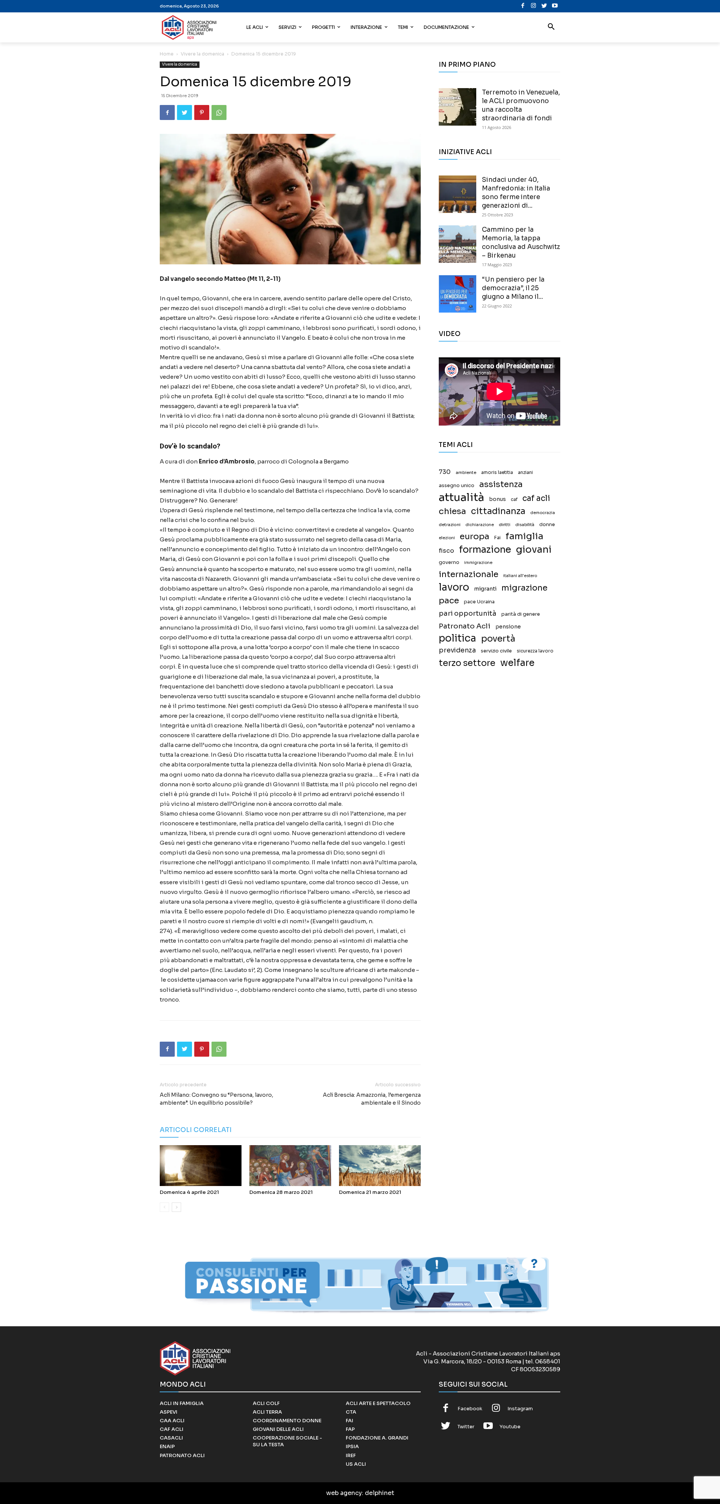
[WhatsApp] (219, 112)
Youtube (510, 1426)
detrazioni (449, 524)
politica (457, 638)
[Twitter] (544, 6)
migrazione (524, 588)
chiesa (452, 511)
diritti (504, 524)
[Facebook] (523, 6)
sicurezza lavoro (535, 651)
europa (474, 536)
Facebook (470, 1408)
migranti (485, 588)
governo (449, 562)
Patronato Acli (464, 626)
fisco (446, 551)
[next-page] (176, 1207)
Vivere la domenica (202, 54)
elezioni (447, 537)
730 (445, 472)
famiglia (524, 536)
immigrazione (478, 562)
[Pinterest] (201, 112)
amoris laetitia (497, 472)
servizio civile (496, 651)
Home (167, 54)
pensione (508, 627)
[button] (551, 27)
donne (547, 525)
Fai (497, 538)
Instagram (520, 1408)
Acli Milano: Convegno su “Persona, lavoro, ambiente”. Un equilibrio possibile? (216, 1099)
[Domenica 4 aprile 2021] (201, 1165)
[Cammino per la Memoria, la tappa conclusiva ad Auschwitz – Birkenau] (457, 244)
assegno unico (456, 486)
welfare (517, 663)
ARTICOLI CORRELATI (196, 1130)
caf (514, 499)
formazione (485, 549)
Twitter (466, 1426)
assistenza (501, 484)
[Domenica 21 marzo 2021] (380, 1165)
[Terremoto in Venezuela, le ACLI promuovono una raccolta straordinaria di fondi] (457, 107)
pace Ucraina (479, 602)
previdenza (457, 650)
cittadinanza (498, 511)
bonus (497, 499)
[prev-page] (164, 1207)
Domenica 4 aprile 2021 (189, 1192)
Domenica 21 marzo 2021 (370, 1192)
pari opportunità (467, 614)
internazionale (468, 574)
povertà (498, 639)
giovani (534, 549)
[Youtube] (554, 6)
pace (449, 600)
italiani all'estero (520, 575)
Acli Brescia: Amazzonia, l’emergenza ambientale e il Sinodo (372, 1099)
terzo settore (467, 663)
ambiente (466, 472)
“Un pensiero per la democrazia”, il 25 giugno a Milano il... (513, 288)
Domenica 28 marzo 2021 (281, 1192)
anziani (525, 472)
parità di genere (520, 614)
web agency (344, 1493)
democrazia (542, 512)
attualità (461, 497)
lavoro (454, 587)
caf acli (536, 498)
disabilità (524, 524)
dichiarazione (479, 524)
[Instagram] (533, 6)
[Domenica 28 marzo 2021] (290, 1165)
